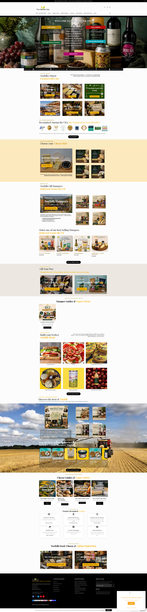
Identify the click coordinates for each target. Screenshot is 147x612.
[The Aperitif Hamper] (82, 243)
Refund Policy (56, 585)
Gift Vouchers (77, 586)
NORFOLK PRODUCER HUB (80, 581)
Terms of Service (56, 591)
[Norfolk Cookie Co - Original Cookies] (95, 454)
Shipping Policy (56, 589)
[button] (104, 7)
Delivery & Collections (57, 583)
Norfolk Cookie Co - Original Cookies (94, 462)
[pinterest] (41, 596)
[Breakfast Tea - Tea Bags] (70, 454)
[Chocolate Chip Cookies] (45, 453)
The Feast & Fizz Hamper (44, 253)
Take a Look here (49, 523)
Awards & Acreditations (79, 592)
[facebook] (33, 596)
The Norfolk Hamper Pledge (80, 588)
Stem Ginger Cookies (56, 461)
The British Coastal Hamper (63, 253)
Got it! (108, 610)
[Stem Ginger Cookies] (58, 454)
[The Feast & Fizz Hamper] (47, 243)
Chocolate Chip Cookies (45, 460)
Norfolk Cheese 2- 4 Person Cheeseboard (98, 254)
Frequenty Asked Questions (80, 589)
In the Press (77, 591)
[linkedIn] (38, 596)
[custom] (43, 596)
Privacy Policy (56, 587)
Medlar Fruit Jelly (81, 461)
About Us (55, 581)
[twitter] (36, 596)
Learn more (102, 610)
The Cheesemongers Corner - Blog (103, 593)
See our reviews (97, 523)
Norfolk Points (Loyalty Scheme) (81, 584)
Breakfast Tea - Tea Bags (70, 461)
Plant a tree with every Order (80, 583)
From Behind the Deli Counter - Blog (103, 591)
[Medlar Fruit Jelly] (83, 454)
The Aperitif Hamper (78, 253)
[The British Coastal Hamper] (65, 243)
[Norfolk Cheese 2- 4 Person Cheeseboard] (100, 243)
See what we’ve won (73, 523)
